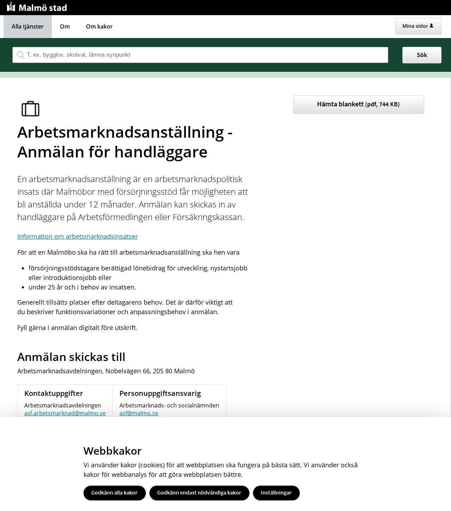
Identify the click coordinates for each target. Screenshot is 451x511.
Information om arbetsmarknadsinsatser (77, 236)
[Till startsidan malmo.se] (38, 5)
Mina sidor (415, 26)
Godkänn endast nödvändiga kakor (199, 492)
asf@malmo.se (138, 413)
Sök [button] (422, 55)
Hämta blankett (358, 103)
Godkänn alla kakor (114, 492)
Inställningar (276, 492)
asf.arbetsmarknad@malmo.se (65, 413)
